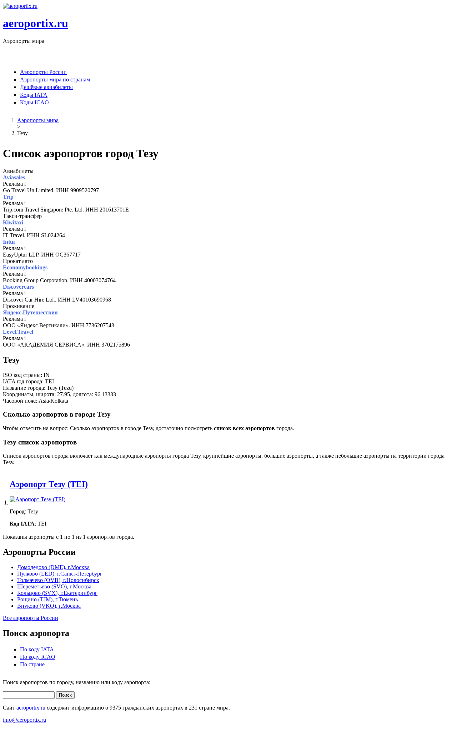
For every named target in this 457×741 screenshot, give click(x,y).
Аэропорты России (43, 72)
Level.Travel (18, 332)
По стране (32, 664)
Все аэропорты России (30, 618)
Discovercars (18, 287)
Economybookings (25, 267)
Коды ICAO (34, 102)
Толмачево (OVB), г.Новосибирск (58, 580)
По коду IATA (37, 649)
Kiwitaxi (13, 222)
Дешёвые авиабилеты (46, 87)
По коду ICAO (37, 657)
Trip (8, 197)
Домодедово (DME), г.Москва (53, 567)
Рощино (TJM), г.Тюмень (47, 599)
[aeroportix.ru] (20, 6)
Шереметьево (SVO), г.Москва (54, 586)
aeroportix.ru (35, 23)
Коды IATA (33, 95)
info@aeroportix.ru (24, 720)
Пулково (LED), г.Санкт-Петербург (59, 574)
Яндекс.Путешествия (30, 312)
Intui (9, 242)
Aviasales (14, 177)
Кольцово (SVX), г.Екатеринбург (57, 593)
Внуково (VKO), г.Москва (49, 606)
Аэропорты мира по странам (55, 79)
